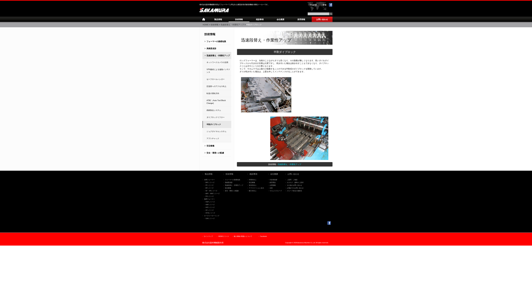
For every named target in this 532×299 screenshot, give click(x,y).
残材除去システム (214, 110)
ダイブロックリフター (216, 117)
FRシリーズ (209, 196)
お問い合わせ (322, 19)
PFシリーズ (209, 185)
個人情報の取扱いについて (243, 236)
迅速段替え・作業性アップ (232, 25)
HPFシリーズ (210, 207)
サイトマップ (208, 236)
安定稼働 (210, 146)
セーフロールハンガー (216, 79)
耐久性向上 (252, 191)
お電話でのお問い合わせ (295, 188)
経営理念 (273, 182)
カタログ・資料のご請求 (295, 182)
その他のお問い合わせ (294, 185)
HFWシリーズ (210, 213)
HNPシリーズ (210, 202)
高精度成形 (211, 48)
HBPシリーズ (210, 204)
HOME (206, 25)
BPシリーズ (209, 188)
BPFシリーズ (209, 182)
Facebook (263, 236)
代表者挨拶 (273, 180)
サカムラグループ (276, 191)
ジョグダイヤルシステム (216, 131)
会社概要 (280, 19)
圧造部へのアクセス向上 (216, 86)
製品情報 (218, 19)
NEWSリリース (223, 236)
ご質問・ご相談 (292, 180)
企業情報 (273, 185)
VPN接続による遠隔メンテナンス (218, 70)
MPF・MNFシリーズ (212, 193)
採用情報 (301, 19)
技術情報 (239, 19)
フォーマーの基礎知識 (216, 41)
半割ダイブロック (214, 124)
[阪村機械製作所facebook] (329, 224)
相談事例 (260, 19)
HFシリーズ (209, 210)
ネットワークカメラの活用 (217, 62)
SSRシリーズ (210, 218)
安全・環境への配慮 (215, 153)
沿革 (271, 188)
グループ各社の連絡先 (294, 191)
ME (204, 19)
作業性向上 (252, 180)
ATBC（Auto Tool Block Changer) (216, 101)
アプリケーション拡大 (256, 188)
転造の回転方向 (213, 93)
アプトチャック (213, 138)
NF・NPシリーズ (211, 191)
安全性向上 (252, 185)
